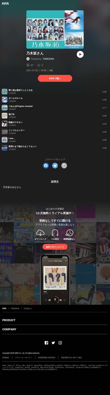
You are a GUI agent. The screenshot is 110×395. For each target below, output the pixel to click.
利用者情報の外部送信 (46, 357)
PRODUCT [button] (8, 320)
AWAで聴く (55, 78)
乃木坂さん (27, 308)
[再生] (80, 54)
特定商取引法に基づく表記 (71, 357)
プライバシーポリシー (23, 357)
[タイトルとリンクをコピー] (64, 165)
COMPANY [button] (9, 329)
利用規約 (5, 357)
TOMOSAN (48, 58)
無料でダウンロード (55, 246)
